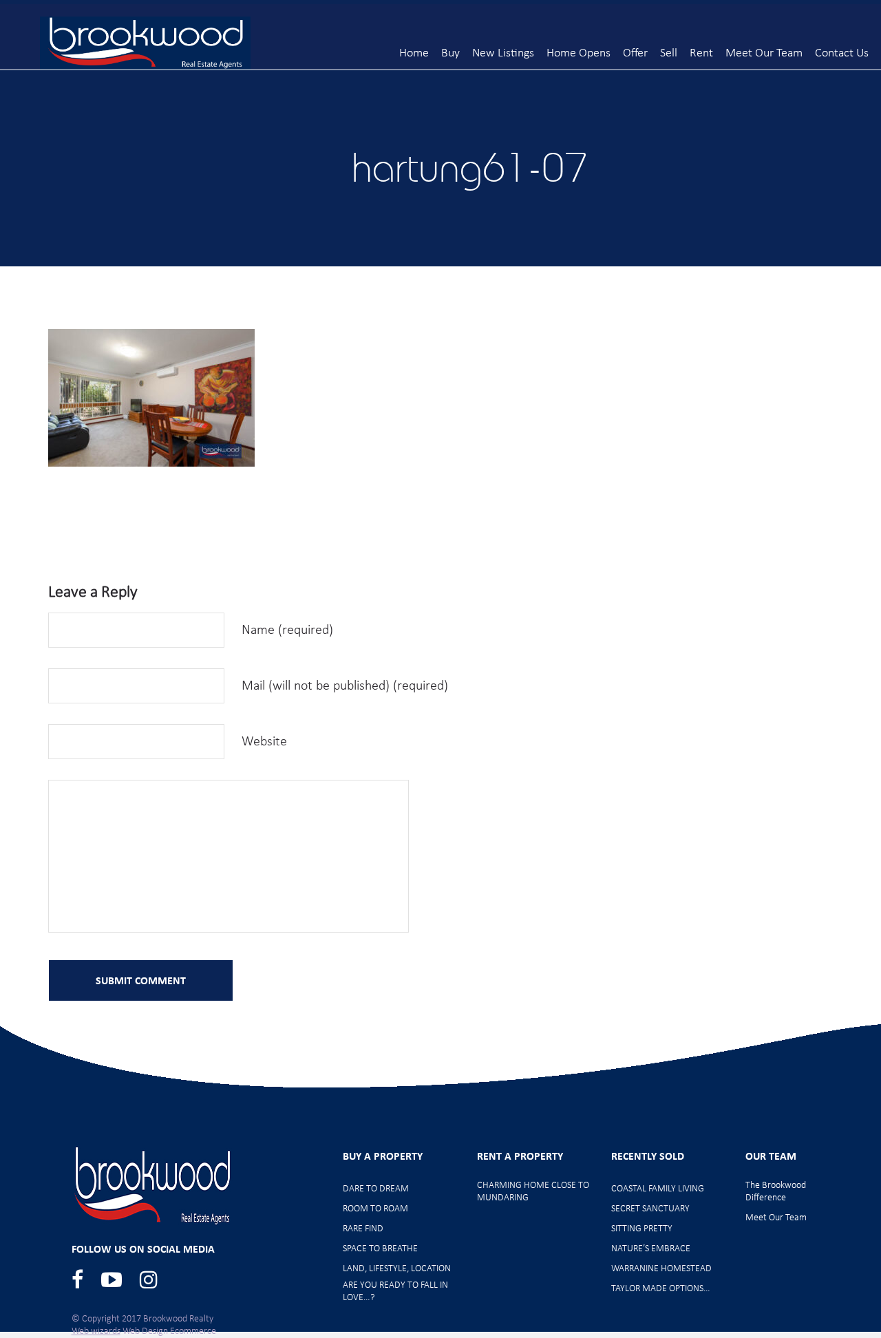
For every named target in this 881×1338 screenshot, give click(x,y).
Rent (701, 53)
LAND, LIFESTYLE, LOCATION (397, 1269)
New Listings (503, 53)
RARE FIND (363, 1229)
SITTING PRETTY (641, 1229)
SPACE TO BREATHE (380, 1249)
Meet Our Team (764, 53)
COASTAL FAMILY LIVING (657, 1189)
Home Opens (578, 53)
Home (414, 53)
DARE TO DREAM (376, 1189)
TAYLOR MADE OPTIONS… (660, 1289)
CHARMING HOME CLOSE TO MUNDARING (533, 1191)
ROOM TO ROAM (375, 1209)
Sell (668, 53)
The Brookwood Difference (775, 1191)
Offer (635, 53)
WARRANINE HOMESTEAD (661, 1269)
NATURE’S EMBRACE (650, 1249)
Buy (450, 53)
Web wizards (96, 1331)
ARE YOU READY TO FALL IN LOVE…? (395, 1291)
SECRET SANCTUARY (650, 1209)
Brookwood (145, 43)
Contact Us (842, 53)
